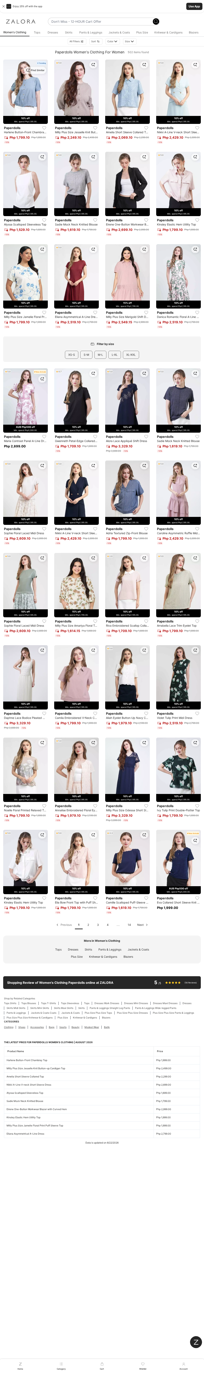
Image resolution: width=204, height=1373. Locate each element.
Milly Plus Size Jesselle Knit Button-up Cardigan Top (36, 1068)
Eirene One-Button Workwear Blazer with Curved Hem (37, 1109)
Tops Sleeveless (70, 1003)
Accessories (37, 1027)
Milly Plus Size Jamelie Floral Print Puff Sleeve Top (35, 1125)
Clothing (8, 1027)
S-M (86, 354)
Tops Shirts (10, 1003)
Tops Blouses (28, 1003)
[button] (102, 6)
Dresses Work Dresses (106, 1003)
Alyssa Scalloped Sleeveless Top (25, 1092)
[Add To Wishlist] (44, 128)
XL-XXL (131, 354)
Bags (51, 1027)
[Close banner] (4, 6)
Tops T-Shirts (48, 1003)
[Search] (156, 21)
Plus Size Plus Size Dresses (132, 1012)
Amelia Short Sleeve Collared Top (25, 1076)
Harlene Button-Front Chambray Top (27, 1060)
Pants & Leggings (109, 949)
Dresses (73, 949)
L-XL (115, 354)
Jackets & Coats (138, 949)
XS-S (71, 354)
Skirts (88, 949)
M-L (100, 354)
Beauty (75, 1027)
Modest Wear (91, 1027)
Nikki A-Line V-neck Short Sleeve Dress (29, 1084)
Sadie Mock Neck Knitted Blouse (25, 1101)
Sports (63, 1027)
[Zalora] (20, 22)
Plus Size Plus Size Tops (98, 1012)
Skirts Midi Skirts (16, 1007)
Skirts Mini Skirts (39, 1007)
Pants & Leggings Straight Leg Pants (110, 1007)
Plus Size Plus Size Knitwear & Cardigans (30, 1017)
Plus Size (77, 956)
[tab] (14, 32)
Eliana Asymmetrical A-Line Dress (25, 1133)
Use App (194, 6)
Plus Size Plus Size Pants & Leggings (173, 1012)
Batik (107, 1027)
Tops (58, 949)
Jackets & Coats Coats (43, 1012)
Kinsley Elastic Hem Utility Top (23, 1117)
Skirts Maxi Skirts (63, 1007)
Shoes (21, 1027)
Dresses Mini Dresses (136, 1003)
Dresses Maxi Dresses (165, 1003)
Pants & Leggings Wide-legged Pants (155, 1007)
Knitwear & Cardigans (103, 956)
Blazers (128, 956)
